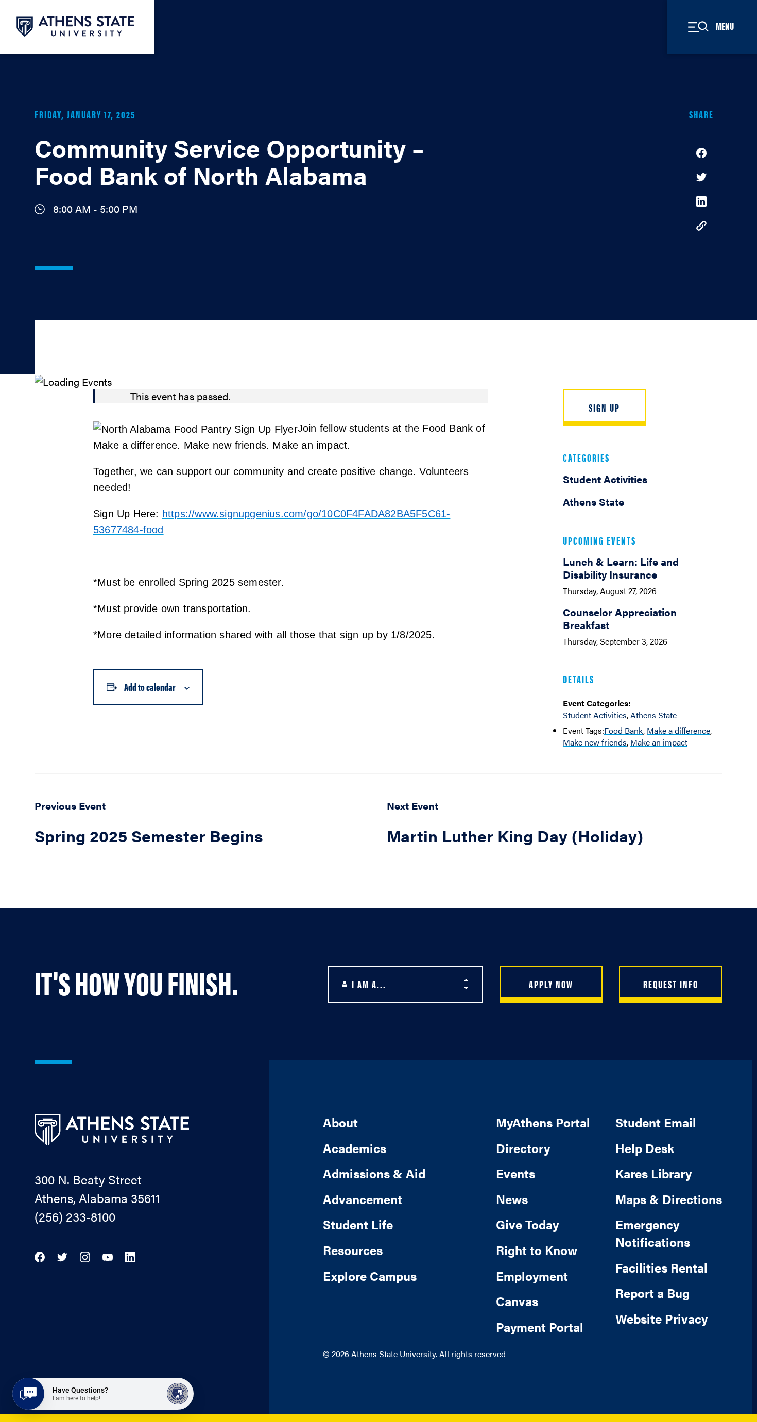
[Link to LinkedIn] (130, 1256)
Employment (532, 1275)
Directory (523, 1148)
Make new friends (595, 742)
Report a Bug (652, 1292)
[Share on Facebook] (701, 152)
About (340, 1122)
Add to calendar (150, 686)
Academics (354, 1148)
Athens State (653, 715)
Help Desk (644, 1148)
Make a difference (678, 730)
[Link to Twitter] (62, 1256)
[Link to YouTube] (107, 1256)
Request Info (670, 983)
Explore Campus (370, 1275)
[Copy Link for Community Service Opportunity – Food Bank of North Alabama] (701, 225)
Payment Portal (539, 1326)
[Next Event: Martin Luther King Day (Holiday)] (554, 828)
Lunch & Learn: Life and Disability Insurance (621, 568)
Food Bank (623, 730)
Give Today (527, 1224)
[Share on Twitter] (701, 176)
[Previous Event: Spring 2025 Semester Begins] (202, 828)
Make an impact (658, 742)
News (512, 1199)
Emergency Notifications (652, 1232)
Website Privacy (661, 1318)
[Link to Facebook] (40, 1256)
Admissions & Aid (374, 1173)
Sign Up (604, 407)
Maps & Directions (668, 1199)
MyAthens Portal (543, 1122)
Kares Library (653, 1173)
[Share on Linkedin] (701, 200)
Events (515, 1173)
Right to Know (536, 1250)
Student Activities (595, 715)
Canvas (517, 1301)
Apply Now (551, 983)
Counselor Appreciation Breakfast (620, 618)
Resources (353, 1250)
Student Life (358, 1224)
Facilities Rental (661, 1267)
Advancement (362, 1199)
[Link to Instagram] (85, 1256)
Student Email (655, 1122)
